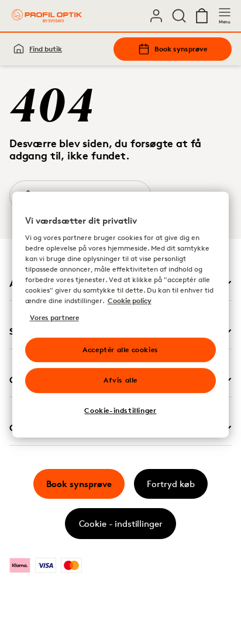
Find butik (45, 48)
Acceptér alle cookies (120, 349)
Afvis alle (120, 380)
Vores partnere (54, 317)
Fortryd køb (171, 483)
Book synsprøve (180, 48)
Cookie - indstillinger (121, 523)
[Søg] (179, 15)
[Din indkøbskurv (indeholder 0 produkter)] (201, 15)
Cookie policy (130, 301)
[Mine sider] (156, 15)
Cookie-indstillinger (120, 410)
